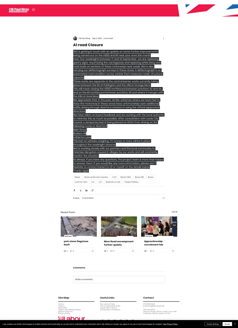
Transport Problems (131, 182)
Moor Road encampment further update (119, 243)
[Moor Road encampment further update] (119, 226)
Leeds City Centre (81, 182)
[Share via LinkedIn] (86, 190)
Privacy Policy (64, 313)
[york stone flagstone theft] (79, 226)
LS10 (114, 177)
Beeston (150, 177)
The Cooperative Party (110, 306)
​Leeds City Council (108, 307)
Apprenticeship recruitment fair (153, 243)
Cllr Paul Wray (149, 309)
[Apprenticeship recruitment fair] (159, 226)
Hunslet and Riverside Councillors (96, 177)
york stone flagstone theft (76, 243)
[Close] (235, 324)
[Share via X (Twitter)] (80, 190)
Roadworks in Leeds (113, 182)
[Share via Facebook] (74, 190)
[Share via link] (92, 190)
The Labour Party (107, 304)
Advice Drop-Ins (65, 311)
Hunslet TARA (125, 177)
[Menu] (33, 10)
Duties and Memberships (69, 309)
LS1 (93, 182)
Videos (61, 306)
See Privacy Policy (170, 324)
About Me (62, 307)
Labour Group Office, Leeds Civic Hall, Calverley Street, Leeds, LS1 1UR (160, 312)
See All (174, 212)
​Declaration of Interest (110, 309)
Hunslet (77, 177)
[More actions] (163, 38)
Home (61, 304)
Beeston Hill (139, 177)
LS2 (100, 182)
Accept (227, 324)
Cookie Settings (213, 324)
